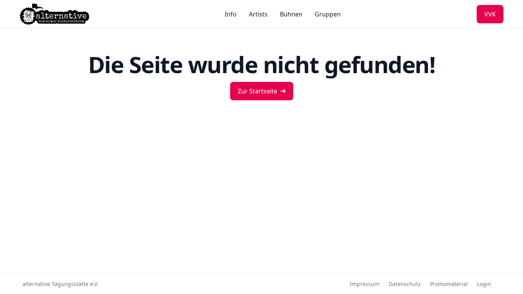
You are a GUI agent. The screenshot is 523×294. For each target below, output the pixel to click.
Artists (258, 14)
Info (231, 14)
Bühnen (291, 14)
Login (484, 283)
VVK (490, 14)
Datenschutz (405, 283)
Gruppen (328, 14)
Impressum (364, 283)
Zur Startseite (257, 91)
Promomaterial (449, 283)
